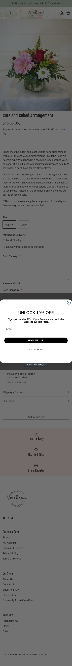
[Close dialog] (69, 302)
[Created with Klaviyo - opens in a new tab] (36, 365)
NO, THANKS (36, 349)
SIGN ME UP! (36, 340)
